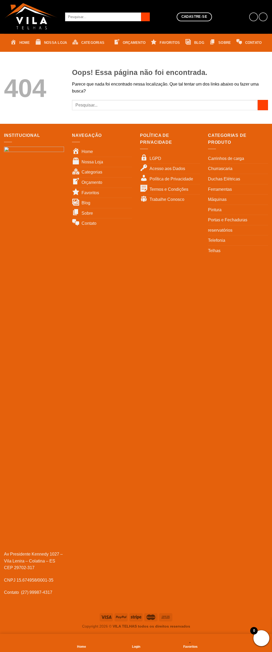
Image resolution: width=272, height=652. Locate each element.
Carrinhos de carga (226, 158)
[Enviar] (145, 17)
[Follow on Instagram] (263, 16)
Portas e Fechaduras (227, 220)
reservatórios (220, 230)
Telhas (214, 250)
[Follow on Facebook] (253, 16)
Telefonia (216, 240)
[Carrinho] (236, 17)
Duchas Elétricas (224, 179)
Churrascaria (220, 168)
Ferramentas (220, 189)
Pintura (215, 210)
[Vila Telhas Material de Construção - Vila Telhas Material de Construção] (30, 17)
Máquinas (217, 199)
